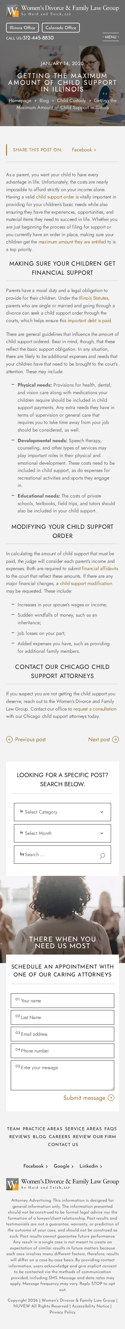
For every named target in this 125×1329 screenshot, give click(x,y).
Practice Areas (42, 1129)
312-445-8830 (38, 38)
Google (61, 1166)
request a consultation (95, 708)
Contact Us (63, 1145)
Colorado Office (61, 28)
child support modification (86, 583)
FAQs (110, 1129)
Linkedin (88, 1166)
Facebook (33, 1166)
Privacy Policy (62, 1312)
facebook (82, 149)
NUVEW (21, 1306)
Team (13, 1129)
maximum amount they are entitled (72, 241)
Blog (39, 1137)
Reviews (19, 1137)
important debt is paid (89, 320)
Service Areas (83, 1129)
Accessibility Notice (91, 1306)
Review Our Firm (94, 1137)
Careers (59, 1137)
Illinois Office (22, 28)
